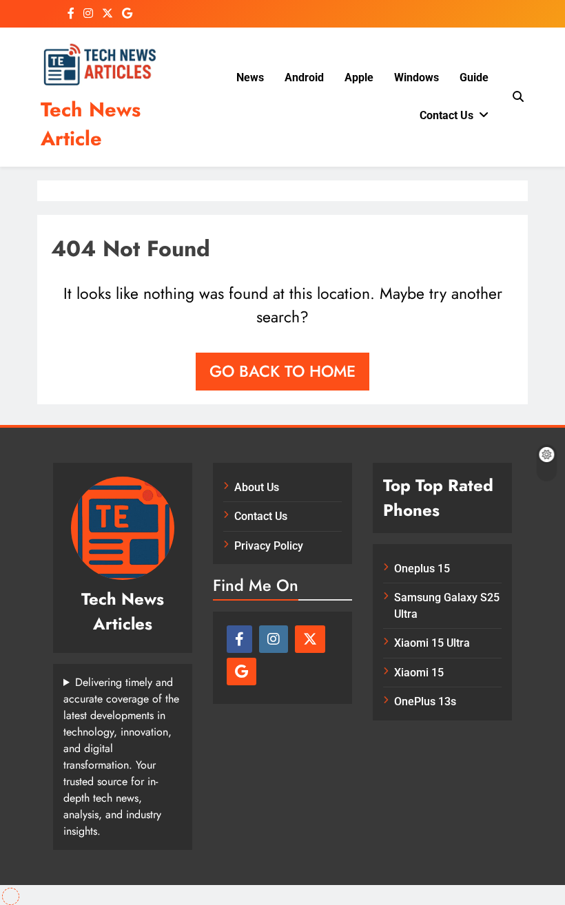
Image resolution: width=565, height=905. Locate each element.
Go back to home (282, 371)
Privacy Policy (268, 545)
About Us (256, 487)
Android (304, 77)
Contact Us (446, 115)
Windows (416, 77)
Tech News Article (91, 124)
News (250, 77)
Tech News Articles (122, 611)
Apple (359, 77)
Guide (474, 77)
